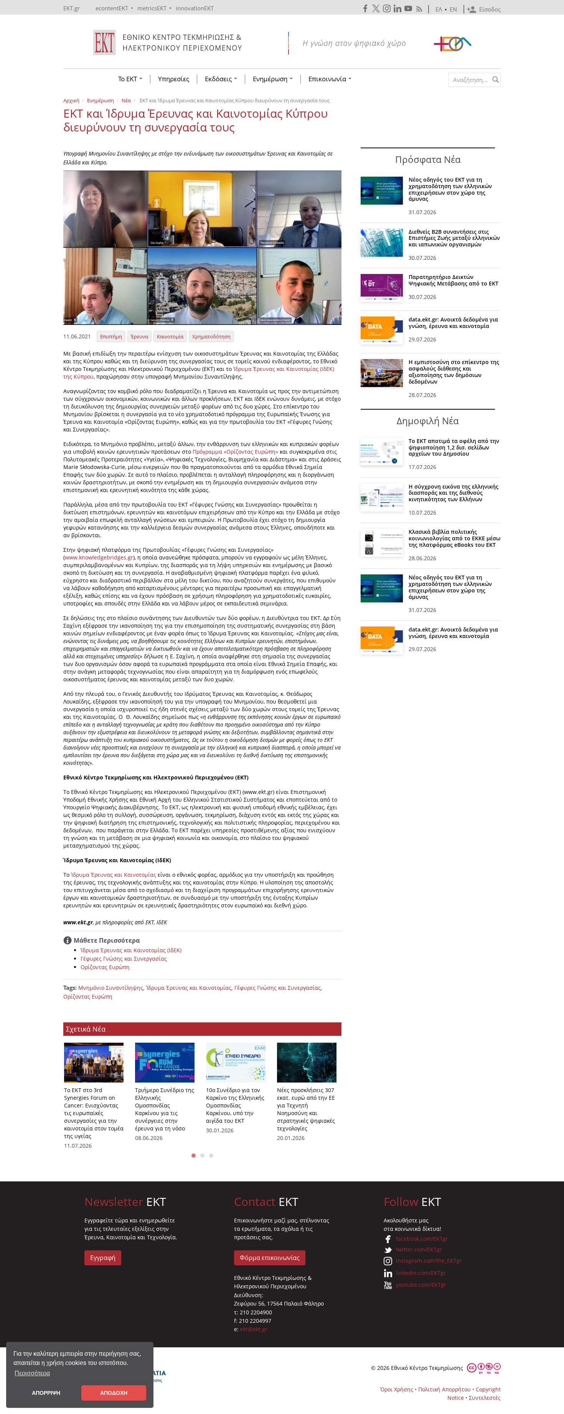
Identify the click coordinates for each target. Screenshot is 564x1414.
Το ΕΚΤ (128, 79)
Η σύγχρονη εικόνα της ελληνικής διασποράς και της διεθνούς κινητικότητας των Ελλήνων (453, 493)
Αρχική (71, 100)
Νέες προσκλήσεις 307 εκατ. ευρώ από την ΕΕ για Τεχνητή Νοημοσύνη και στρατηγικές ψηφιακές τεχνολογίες (306, 1109)
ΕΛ (438, 9)
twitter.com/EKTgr (419, 1249)
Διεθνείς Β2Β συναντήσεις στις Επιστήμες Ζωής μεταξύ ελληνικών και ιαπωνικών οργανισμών (454, 238)
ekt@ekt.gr (253, 1329)
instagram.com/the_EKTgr (429, 1260)
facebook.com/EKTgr (422, 1238)
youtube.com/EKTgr (421, 1284)
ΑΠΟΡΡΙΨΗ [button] (46, 1393)
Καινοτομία (170, 336)
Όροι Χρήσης (396, 1389)
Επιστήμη (111, 336)
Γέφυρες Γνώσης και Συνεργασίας (124, 958)
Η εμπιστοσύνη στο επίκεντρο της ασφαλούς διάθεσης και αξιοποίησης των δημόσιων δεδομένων (454, 371)
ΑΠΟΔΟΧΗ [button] (113, 1393)
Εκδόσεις (219, 79)
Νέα (126, 100)
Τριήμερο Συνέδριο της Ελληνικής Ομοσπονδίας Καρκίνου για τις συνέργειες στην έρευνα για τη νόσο (164, 1109)
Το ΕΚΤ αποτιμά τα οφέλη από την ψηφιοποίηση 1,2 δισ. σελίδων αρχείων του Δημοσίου (454, 447)
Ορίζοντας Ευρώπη (105, 967)
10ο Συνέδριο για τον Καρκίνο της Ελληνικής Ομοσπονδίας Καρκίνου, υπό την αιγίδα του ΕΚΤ (235, 1105)
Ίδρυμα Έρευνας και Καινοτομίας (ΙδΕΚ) (131, 950)
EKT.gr (71, 8)
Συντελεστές (485, 1397)
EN (453, 9)
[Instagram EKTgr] (387, 8)
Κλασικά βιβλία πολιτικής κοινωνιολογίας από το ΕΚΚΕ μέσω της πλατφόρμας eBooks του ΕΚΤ (454, 538)
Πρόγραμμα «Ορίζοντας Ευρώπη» (235, 451)
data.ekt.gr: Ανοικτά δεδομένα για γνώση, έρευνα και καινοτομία (453, 323)
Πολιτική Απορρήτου (444, 1389)
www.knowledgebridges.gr (99, 557)
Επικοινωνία (328, 79)
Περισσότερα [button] (32, 1373)
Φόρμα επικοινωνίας (270, 1257)
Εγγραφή (102, 1257)
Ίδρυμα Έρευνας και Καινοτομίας (114, 874)
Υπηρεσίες (173, 79)
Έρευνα (139, 336)
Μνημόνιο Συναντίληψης (110, 987)
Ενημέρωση (271, 79)
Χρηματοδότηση (211, 336)
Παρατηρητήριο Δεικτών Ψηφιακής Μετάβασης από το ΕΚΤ (453, 280)
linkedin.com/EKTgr (421, 1272)
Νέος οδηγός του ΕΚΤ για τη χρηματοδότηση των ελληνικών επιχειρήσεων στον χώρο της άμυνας (450, 189)
